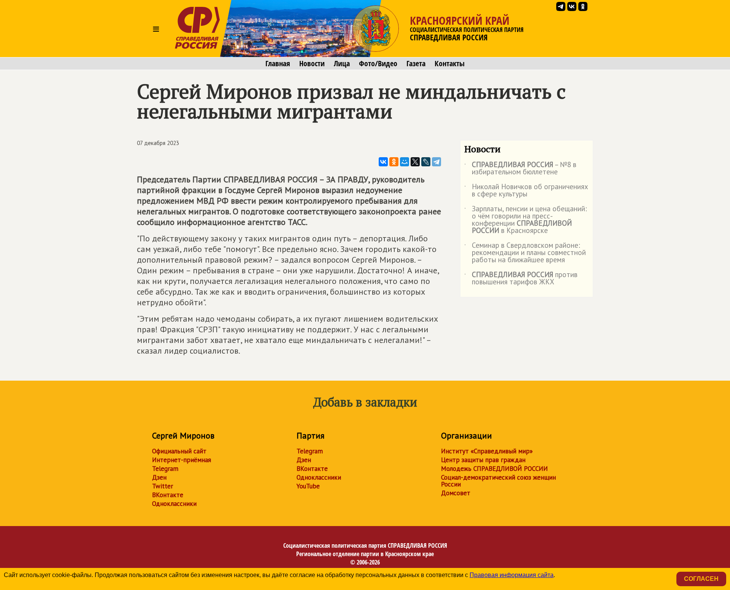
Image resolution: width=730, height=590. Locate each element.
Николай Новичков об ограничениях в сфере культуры (526, 190)
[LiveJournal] (425, 161)
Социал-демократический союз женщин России (498, 481)
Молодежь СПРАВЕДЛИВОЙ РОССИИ (494, 468)
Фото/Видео (378, 63)
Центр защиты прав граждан (483, 459)
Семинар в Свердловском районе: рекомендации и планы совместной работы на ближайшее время (525, 253)
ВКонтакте (167, 494)
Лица (342, 63)
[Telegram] (436, 161)
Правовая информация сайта (512, 575)
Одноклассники (174, 503)
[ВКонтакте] (383, 161)
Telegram (165, 468)
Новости (312, 63)
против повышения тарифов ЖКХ (521, 278)
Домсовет (455, 493)
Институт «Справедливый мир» (487, 451)
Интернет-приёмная (181, 459)
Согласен (701, 579)
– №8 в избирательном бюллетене (520, 168)
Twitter (162, 486)
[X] (415, 161)
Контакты (450, 63)
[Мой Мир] (404, 161)
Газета (415, 63)
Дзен (159, 477)
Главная (277, 63)
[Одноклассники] (393, 161)
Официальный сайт (179, 451)
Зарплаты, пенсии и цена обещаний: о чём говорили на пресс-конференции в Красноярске (525, 220)
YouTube (308, 486)
